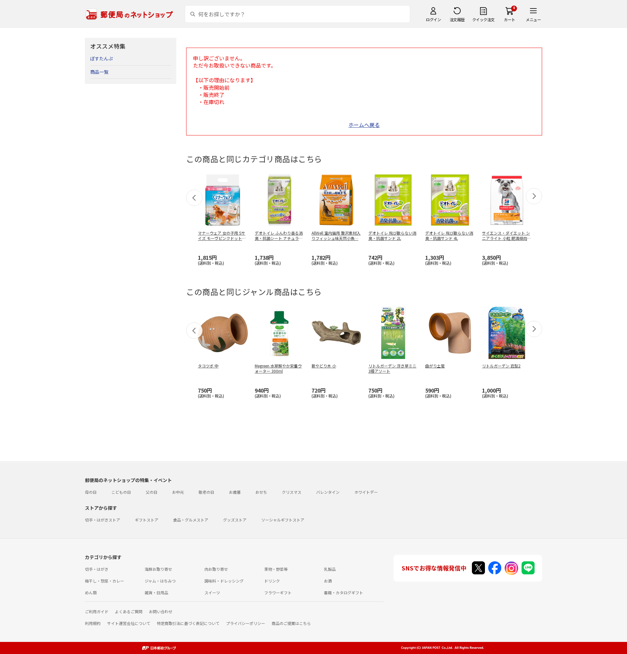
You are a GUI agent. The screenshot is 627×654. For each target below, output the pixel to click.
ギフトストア (146, 519)
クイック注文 (483, 19)
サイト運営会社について (128, 623)
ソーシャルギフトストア (282, 519)
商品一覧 (99, 72)
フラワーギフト (278, 592)
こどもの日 (121, 492)
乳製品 (330, 569)
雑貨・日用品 (156, 592)
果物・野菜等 (276, 569)
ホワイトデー (366, 492)
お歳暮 (235, 492)
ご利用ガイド (96, 611)
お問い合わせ (160, 611)
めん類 (91, 592)
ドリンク (272, 581)
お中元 (178, 492)
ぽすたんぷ (101, 58)
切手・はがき (96, 569)
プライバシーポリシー (245, 623)
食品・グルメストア (190, 519)
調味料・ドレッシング (224, 581)
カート (509, 19)
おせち (261, 492)
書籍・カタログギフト (343, 592)
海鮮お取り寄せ (158, 569)
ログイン (433, 19)
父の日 (151, 492)
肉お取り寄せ (216, 569)
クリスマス (291, 492)
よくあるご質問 (128, 611)
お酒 (328, 581)
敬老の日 (206, 492)
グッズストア (235, 519)
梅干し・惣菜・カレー (104, 581)
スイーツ (212, 592)
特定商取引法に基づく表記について (188, 623)
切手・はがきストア (102, 519)
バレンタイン (328, 492)
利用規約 (93, 623)
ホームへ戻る (364, 125)
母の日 (91, 492)
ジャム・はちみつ (160, 581)
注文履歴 (457, 19)
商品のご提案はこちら (291, 623)
